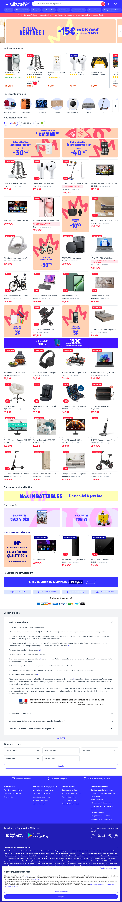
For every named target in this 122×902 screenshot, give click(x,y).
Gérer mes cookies (97, 812)
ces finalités (36, 879)
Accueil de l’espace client (13, 790)
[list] (61, 70)
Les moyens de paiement (41, 793)
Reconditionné (94, 10)
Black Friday (112, 853)
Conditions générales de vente (102, 790)
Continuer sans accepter (108, 868)
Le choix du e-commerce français (17, 847)
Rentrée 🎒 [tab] (11, 123)
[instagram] (99, 836)
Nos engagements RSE (41, 800)
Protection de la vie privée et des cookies (102, 808)
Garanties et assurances (41, 797)
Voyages (36, 10)
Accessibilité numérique (70, 804)
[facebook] (93, 836)
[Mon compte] (109, 3)
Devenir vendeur (39, 804)
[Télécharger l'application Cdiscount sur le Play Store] (38, 835)
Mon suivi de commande (12, 793)
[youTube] (116, 836)
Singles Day (22, 856)
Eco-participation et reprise (100, 816)
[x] (110, 836)
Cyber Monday (10, 856)
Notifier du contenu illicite (71, 793)
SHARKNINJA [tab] (26, 123)
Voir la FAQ (61, 738)
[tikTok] (104, 836)
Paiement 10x (63, 10)
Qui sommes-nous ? (69, 800)
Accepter (61, 896)
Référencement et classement (101, 803)
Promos (8, 10)
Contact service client (69, 790)
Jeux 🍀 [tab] (40, 123)
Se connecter (8, 797)
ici (68, 646)
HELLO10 (101, 15)
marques (61, 858)
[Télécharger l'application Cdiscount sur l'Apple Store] (14, 835)
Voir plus (61, 766)
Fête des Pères (79, 856)
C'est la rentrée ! (22, 10)
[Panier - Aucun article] (115, 3)
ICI (46, 627)
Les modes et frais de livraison (43, 790)
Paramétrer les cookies (61, 891)
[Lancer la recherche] (103, 4)
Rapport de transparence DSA (101, 819)
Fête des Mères (67, 856)
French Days (33, 856)
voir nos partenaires (30, 876)
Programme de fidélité (112, 10)
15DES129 (48, 15)
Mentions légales (97, 799)
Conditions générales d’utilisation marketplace (103, 795)
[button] (7, 106)
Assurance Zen (78, 10)
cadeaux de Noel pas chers (108, 856)
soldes (103, 853)
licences (69, 858)
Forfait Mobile (49, 10)
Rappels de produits (69, 797)
